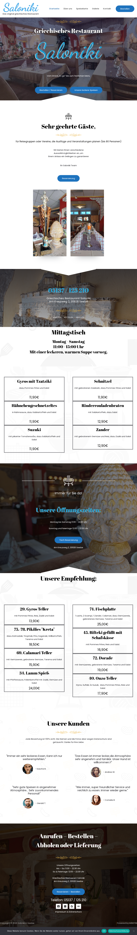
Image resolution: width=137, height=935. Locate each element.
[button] (125, 8)
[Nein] (133, 931)
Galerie (95, 8)
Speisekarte (82, 8)
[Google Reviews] (71, 906)
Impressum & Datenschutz (68, 911)
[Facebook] (58, 906)
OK (104, 931)
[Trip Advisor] (78, 906)
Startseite (54, 8)
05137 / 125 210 (68, 290)
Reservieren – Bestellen (68, 891)
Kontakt (107, 8)
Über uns (67, 8)
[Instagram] (65, 906)
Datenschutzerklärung (118, 931)
